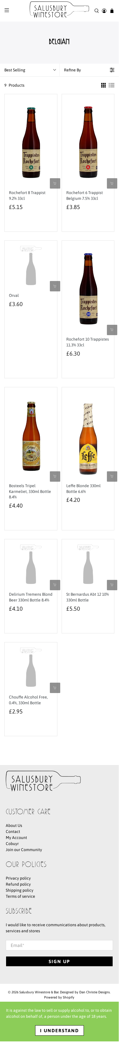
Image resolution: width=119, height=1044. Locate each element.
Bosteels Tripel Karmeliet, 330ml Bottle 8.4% (30, 491)
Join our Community (24, 849)
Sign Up (59, 961)
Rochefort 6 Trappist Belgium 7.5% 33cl (84, 195)
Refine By (72, 70)
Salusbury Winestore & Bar (38, 992)
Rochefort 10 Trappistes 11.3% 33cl (87, 342)
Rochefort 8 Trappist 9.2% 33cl (27, 195)
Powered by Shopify (59, 997)
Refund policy (18, 884)
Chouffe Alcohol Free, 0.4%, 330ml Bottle (28, 700)
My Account (16, 837)
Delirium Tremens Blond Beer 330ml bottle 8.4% (30, 597)
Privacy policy (18, 878)
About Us (14, 825)
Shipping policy (19, 890)
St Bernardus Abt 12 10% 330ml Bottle (87, 597)
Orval (14, 295)
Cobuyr (12, 843)
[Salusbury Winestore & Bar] (59, 10)
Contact (13, 831)
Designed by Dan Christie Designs (85, 992)
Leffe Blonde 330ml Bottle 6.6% (83, 488)
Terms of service (20, 896)
